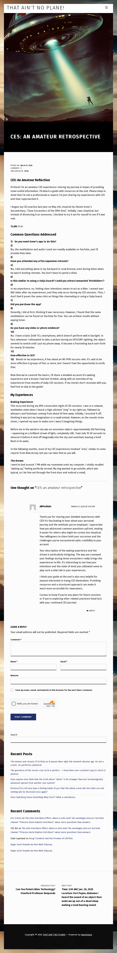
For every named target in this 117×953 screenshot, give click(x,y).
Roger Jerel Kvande (20, 844)
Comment (16, 639)
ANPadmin (45, 506)
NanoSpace (86, 934)
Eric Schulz (16, 818)
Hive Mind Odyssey (43, 844)
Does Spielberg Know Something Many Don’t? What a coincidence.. (43, 797)
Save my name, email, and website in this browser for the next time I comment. (54, 690)
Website (14, 675)
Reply (92, 611)
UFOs (26, 171)
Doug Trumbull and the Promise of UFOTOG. (51, 838)
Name (14, 661)
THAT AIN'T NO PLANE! (54, 934)
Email (63, 661)
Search (14, 734)
